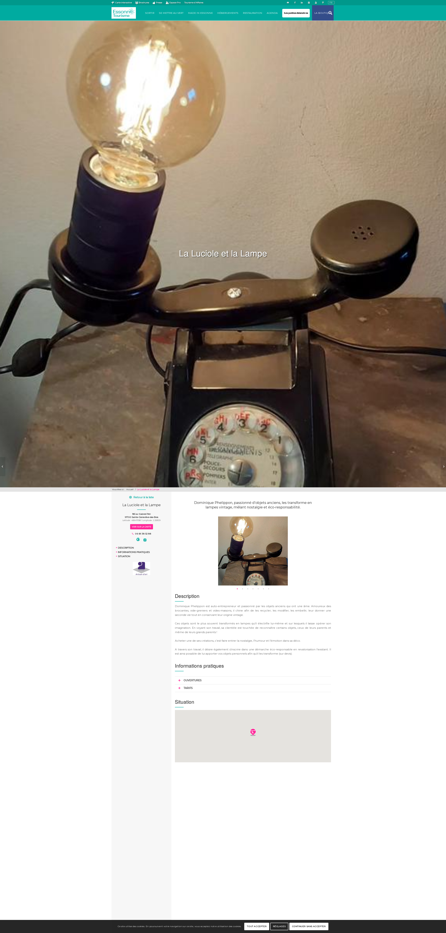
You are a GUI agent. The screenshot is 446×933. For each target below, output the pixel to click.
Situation (124, 556)
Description (126, 547)
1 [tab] (237, 589)
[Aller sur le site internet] (138, 540)
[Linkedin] (301, 2)
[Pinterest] (322, 2)
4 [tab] (253, 589)
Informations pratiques (134, 551)
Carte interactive (123, 2)
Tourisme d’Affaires (193, 2)
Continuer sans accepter (309, 926)
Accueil (129, 489)
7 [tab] (268, 589)
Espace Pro (175, 2)
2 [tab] (242, 589)
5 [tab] (258, 589)
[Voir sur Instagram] (145, 540)
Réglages (279, 926)
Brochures (144, 2)
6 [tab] (263, 589)
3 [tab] (247, 589)
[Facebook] (294, 2)
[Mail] (287, 2)
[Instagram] (308, 2)
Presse (159, 2)
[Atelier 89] (2, 466)
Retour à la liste (143, 497)
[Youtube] (315, 2)
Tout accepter (257, 926)
